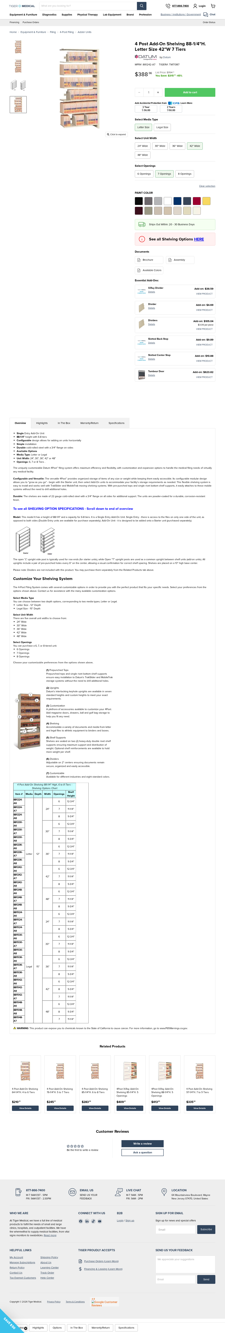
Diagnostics (49, 15)
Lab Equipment (112, 15)
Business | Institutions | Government (181, 14)
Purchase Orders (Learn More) (101, 1261)
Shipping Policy (49, 1257)
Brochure (148, 260)
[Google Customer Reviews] (104, 1301)
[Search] (141, 6)
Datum (167, 57)
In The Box (64, 423)
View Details (25, 1108)
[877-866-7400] (33, 1194)
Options (57, 1328)
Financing (14, 22)
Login (120, 1220)
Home (13, 32)
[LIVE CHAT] (129, 1194)
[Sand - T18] (168, 211)
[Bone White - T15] (187, 211)
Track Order (47, 1273)
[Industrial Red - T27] (197, 201)
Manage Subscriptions (22, 1262)
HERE (199, 239)
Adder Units (84, 32)
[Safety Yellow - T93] (206, 201)
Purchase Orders (31, 22)
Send (206, 1279)
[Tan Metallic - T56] (148, 211)
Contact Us (16, 1273)
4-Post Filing (67, 32)
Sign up (130, 1220)
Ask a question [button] (142, 1152)
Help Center (47, 1278)
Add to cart (190, 92)
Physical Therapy (87, 15)
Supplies (67, 15)
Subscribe (206, 1229)
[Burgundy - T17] (139, 211)
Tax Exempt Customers (23, 1278)
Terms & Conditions (75, 1302)
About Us (45, 1262)
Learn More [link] (186, 103)
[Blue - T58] (177, 201)
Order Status (209, 22)
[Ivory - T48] (197, 211)
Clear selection (207, 186)
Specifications (116, 423)
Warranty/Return (89, 423)
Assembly (179, 260)
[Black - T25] (139, 201)
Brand (130, 15)
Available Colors (152, 270)
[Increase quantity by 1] (158, 92)
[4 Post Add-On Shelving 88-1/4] (18, 47)
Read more (50, 1235)
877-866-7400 (180, 6)
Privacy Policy (53, 1302)
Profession (145, 15)
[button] (12, 1320)
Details (151, 291)
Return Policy (17, 1268)
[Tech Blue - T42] (187, 201)
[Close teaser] (25, 1328)
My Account (16, 1257)
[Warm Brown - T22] (158, 211)
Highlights (42, 423)
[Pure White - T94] (168, 201)
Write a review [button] (142, 1144)
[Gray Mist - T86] (177, 211)
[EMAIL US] (83, 1194)
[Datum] (146, 57)
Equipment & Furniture (23, 15)
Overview (20, 423)
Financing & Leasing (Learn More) (103, 1269)
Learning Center (49, 1268)
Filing (53, 32)
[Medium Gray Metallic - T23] (148, 201)
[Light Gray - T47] (158, 201)
